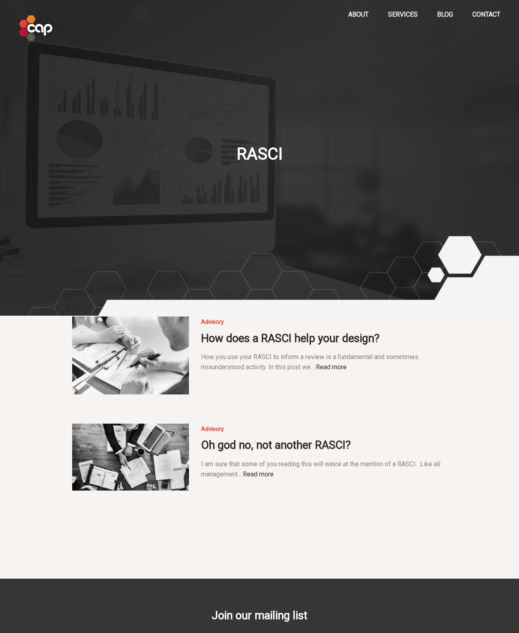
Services (403, 14)
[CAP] (39, 28)
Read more (331, 367)
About (358, 14)
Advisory (212, 322)
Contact (486, 14)
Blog (445, 14)
